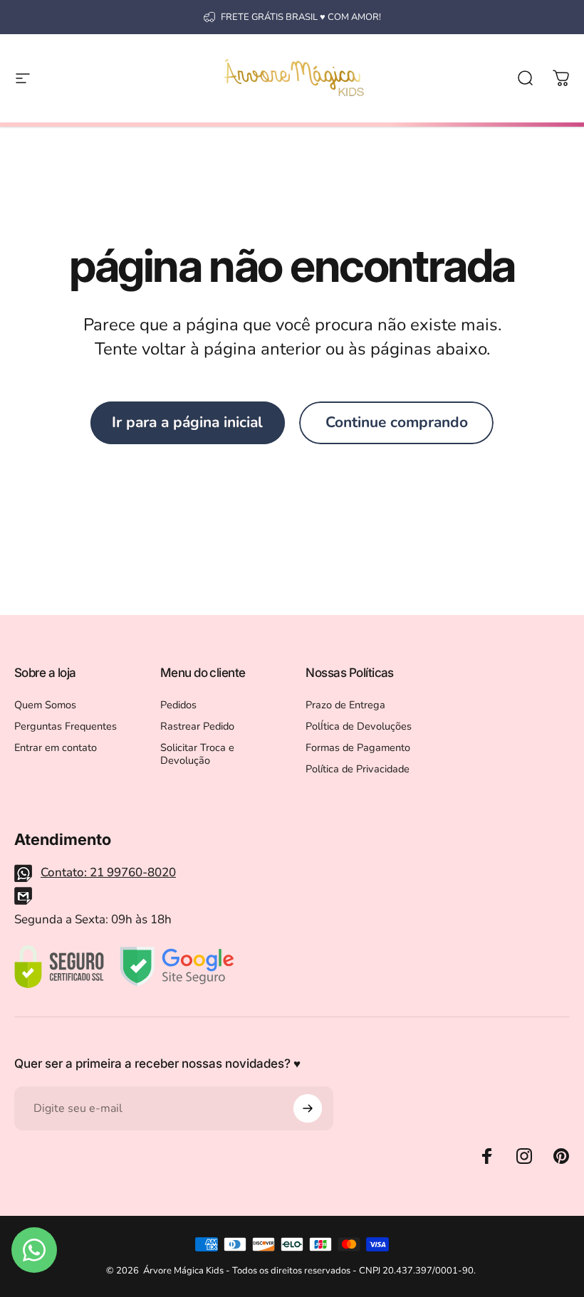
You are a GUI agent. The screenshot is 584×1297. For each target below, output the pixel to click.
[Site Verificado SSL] (59, 966)
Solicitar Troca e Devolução (197, 754)
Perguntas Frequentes (65, 726)
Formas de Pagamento (358, 747)
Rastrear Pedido (197, 726)
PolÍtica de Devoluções (359, 726)
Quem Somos (45, 704)
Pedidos (178, 704)
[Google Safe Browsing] (177, 966)
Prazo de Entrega (345, 704)
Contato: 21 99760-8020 (108, 872)
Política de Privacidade (358, 768)
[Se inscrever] (307, 1108)
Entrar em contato (55, 747)
